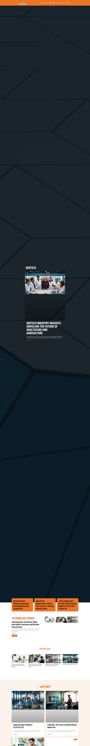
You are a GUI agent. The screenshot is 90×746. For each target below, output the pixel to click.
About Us (62, 2)
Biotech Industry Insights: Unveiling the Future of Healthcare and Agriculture (44, 328)
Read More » (29, 340)
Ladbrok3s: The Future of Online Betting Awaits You (62, 726)
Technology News (51, 2)
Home (42, 2)
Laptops (57, 2)
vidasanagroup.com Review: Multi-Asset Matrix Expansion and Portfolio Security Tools (25, 624)
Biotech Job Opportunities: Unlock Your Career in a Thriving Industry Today (45, 604)
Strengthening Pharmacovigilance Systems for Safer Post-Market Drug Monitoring (18, 665)
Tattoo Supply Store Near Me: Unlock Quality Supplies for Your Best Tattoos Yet (67, 604)
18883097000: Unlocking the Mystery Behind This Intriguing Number (52, 665)
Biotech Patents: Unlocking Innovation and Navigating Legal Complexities (21, 604)
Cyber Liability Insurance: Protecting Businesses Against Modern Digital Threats (35, 665)
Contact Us (67, 2)
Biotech (45, 2)
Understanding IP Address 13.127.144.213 (69, 664)
